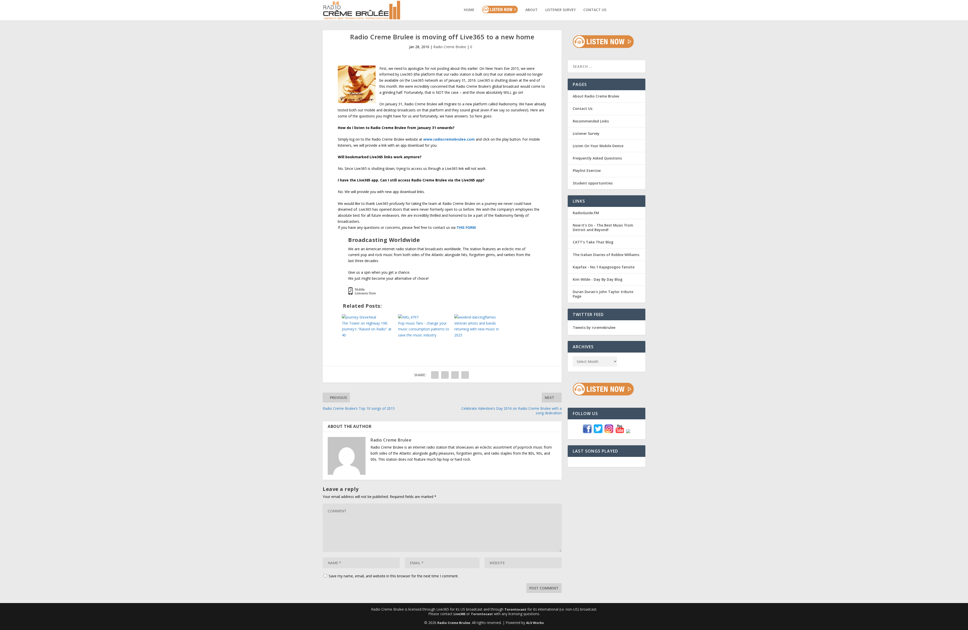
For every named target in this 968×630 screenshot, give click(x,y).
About (531, 10)
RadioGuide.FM (586, 212)
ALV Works (535, 622)
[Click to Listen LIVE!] (603, 46)
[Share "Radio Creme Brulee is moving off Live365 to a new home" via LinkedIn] (465, 375)
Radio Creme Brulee (449, 46)
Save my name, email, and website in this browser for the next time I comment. (394, 576)
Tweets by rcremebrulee (594, 327)
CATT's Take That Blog (593, 242)
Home (469, 10)
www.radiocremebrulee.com (449, 139)
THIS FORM (466, 227)
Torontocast (515, 609)
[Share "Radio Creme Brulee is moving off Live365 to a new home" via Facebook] (435, 375)
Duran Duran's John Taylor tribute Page (603, 294)
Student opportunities (593, 183)
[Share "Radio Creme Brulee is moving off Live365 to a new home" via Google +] (455, 375)
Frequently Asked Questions (597, 158)
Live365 (459, 614)
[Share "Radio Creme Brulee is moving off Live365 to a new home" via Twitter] (445, 375)
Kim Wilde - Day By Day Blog (597, 279)
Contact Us (594, 10)
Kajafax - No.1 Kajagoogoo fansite (603, 267)
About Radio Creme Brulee (596, 96)
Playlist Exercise (587, 170)
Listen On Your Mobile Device (598, 145)
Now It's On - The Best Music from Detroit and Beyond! (603, 227)
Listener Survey (560, 10)
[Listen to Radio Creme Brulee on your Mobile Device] (362, 293)
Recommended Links (591, 121)
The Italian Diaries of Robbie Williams (606, 254)
